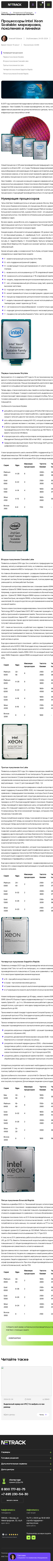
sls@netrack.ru (32, 1510)
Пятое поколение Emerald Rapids (15, 74)
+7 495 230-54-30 (14, 1494)
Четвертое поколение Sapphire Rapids (18, 69)
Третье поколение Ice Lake (13, 65)
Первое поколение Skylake (13, 57)
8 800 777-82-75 (13, 1489)
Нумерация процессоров (13, 53)
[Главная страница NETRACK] (14, 4)
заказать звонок (12, 1500)
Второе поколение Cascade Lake (15, 61)
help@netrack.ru (8, 1510)
